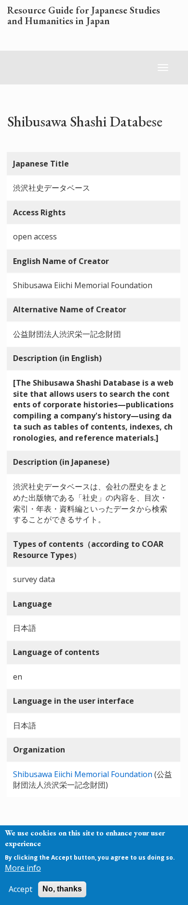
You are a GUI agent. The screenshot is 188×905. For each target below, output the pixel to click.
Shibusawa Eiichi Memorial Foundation (82, 774)
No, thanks (62, 889)
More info (23, 868)
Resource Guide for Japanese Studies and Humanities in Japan (83, 16)
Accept (20, 889)
